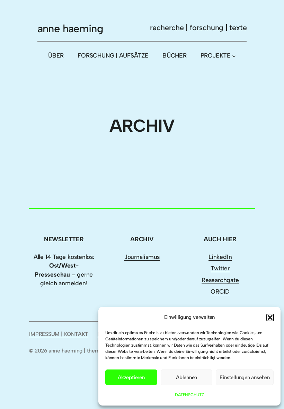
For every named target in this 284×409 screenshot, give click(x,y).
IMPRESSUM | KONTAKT (58, 334)
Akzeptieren (131, 377)
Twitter (220, 268)
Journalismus (142, 256)
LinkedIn (220, 256)
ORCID (220, 291)
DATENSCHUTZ (189, 394)
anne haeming (70, 28)
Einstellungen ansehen (245, 377)
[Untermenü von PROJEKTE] (234, 56)
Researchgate (220, 280)
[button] (270, 317)
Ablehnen (186, 377)
